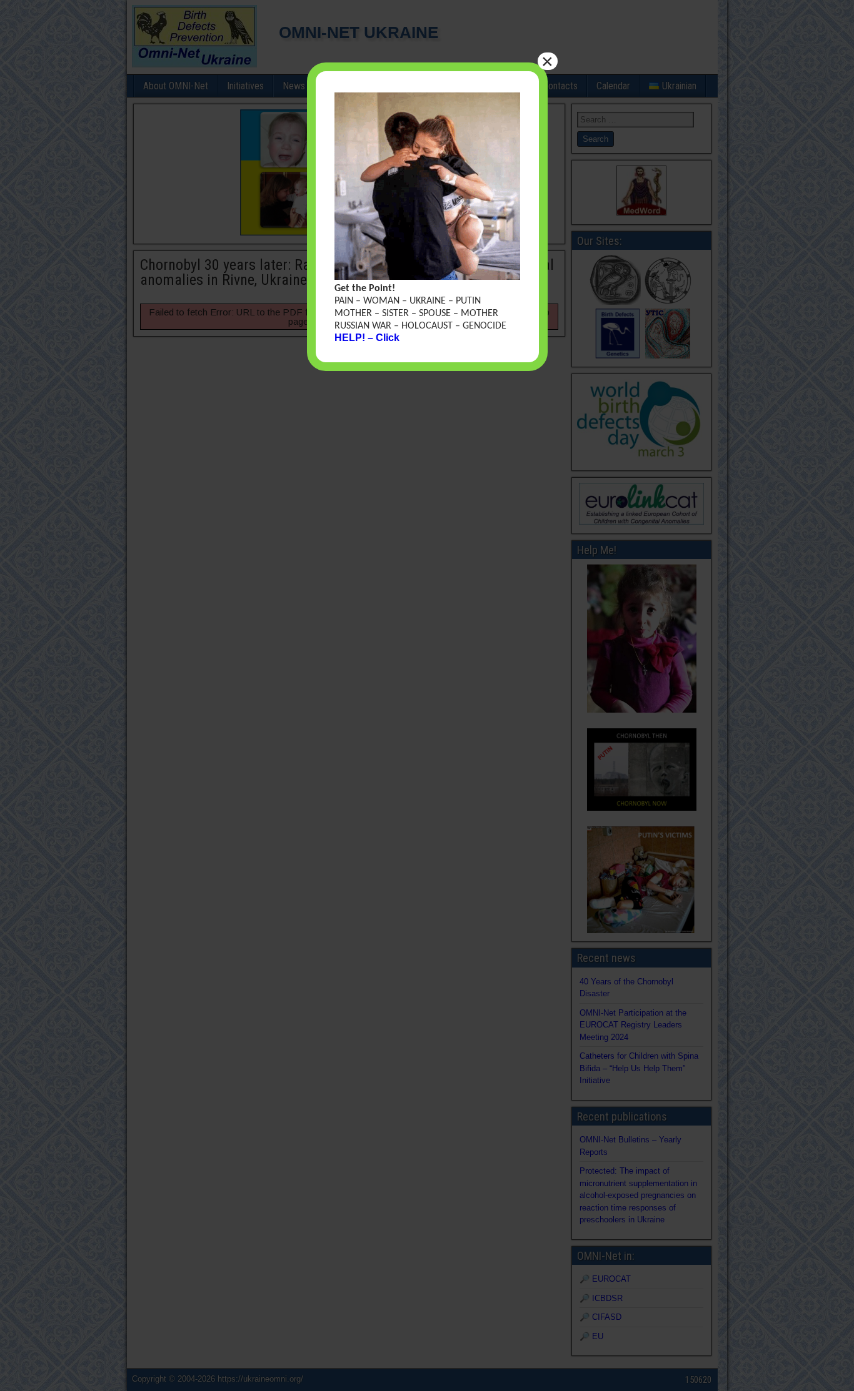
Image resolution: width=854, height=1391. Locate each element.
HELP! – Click (366, 337)
